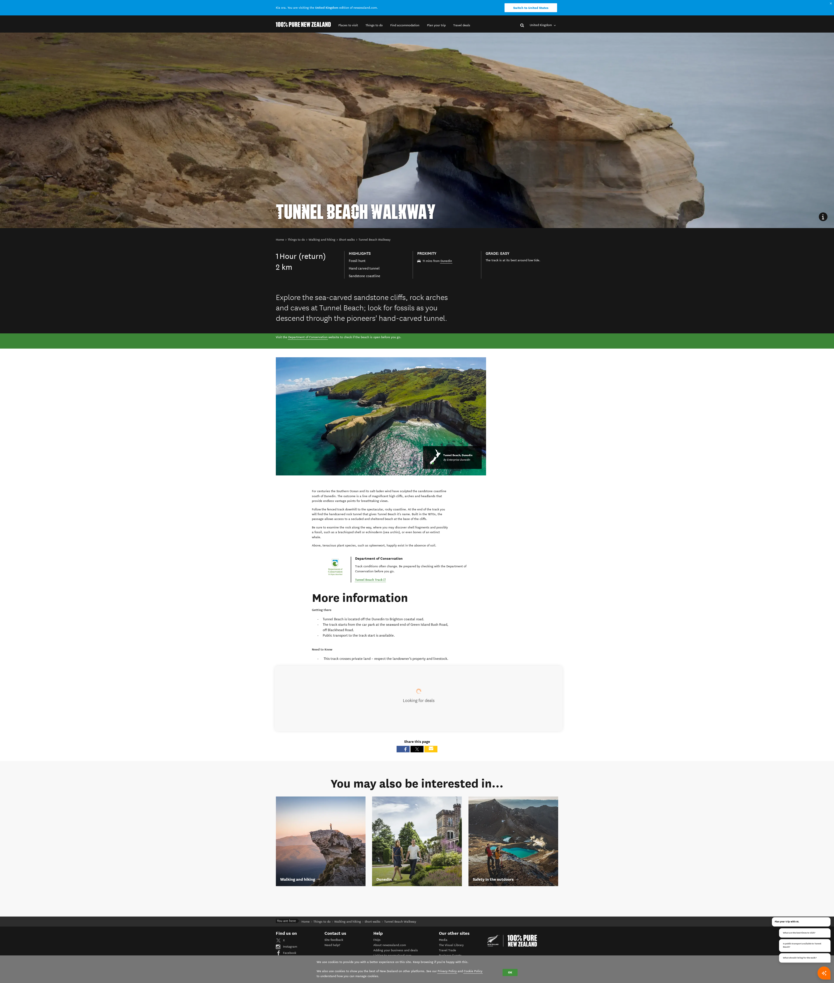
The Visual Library (451, 945)
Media (443, 940)
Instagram (289, 946)
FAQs (377, 940)
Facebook (289, 953)
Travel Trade (447, 950)
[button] (348, 25)
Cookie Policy (473, 971)
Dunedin (446, 261)
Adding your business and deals (395, 950)
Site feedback (333, 940)
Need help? (332, 945)
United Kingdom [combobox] (541, 25)
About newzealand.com (389, 945)
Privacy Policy (447, 971)
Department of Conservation (308, 337)
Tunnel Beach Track (370, 580)
